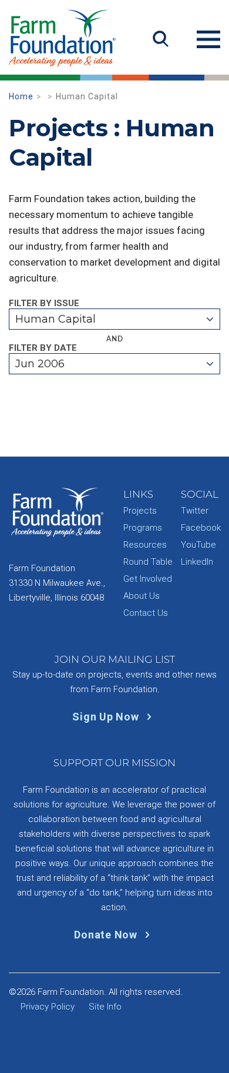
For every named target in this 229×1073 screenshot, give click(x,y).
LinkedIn (197, 561)
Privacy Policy (48, 1006)
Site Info (105, 1006)
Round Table (148, 561)
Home (21, 96)
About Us (141, 596)
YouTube (198, 544)
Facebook (201, 527)
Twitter (194, 510)
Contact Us (145, 613)
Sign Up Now (107, 716)
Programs (142, 527)
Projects (140, 510)
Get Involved (147, 579)
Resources (145, 544)
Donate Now (107, 934)
